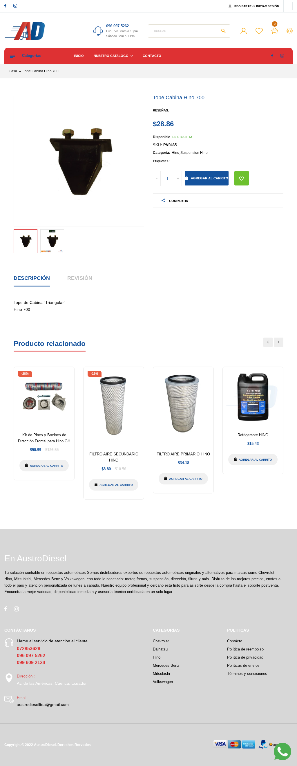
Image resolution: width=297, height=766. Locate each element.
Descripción (32, 278)
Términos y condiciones (247, 673)
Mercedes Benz (166, 665)
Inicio (79, 55)
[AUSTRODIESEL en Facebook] (5, 5)
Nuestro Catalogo (111, 55)
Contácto (152, 55)
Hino (175, 153)
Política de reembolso (245, 649)
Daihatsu (160, 649)
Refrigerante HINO (253, 435)
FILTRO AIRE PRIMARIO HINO (183, 454)
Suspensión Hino (194, 153)
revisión (79, 278)
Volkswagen (163, 682)
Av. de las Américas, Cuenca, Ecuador (52, 683)
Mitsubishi (161, 673)
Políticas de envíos (243, 665)
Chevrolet (161, 641)
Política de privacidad (245, 657)
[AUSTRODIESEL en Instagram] (15, 5)
